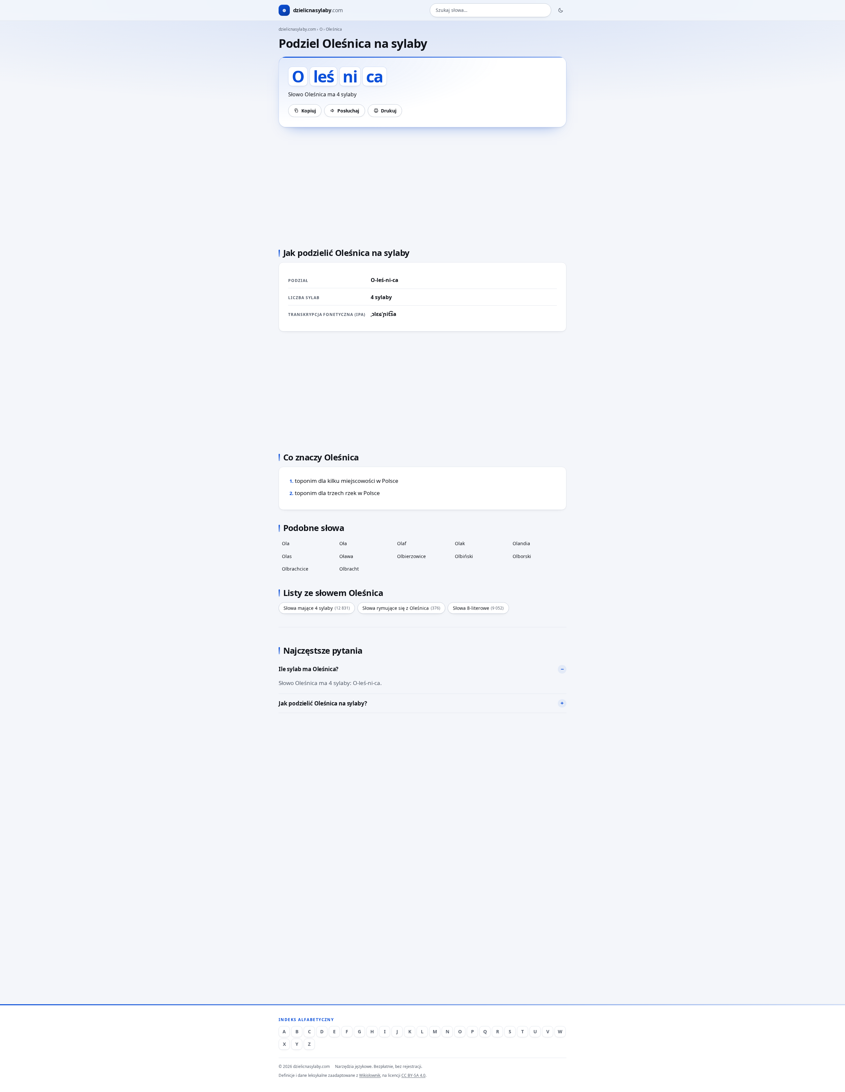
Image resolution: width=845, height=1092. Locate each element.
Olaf (401, 543)
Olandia (521, 543)
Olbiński (464, 556)
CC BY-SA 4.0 (413, 1075)
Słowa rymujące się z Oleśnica (401, 608)
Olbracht (349, 569)
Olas (287, 556)
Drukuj (388, 111)
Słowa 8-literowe (478, 608)
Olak (460, 543)
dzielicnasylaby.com (297, 29)
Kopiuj (308, 111)
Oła (343, 543)
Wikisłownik (369, 1075)
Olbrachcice (295, 569)
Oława (346, 556)
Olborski (522, 556)
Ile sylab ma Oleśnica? (308, 669)
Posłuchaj (348, 111)
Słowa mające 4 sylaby (317, 608)
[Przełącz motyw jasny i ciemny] (560, 10)
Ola (285, 543)
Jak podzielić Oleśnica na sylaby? (323, 703)
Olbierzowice (411, 556)
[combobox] (490, 10)
